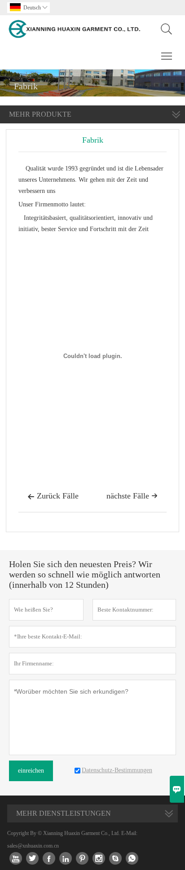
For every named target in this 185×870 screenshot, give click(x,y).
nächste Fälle (132, 495)
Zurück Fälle (53, 495)
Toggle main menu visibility (166, 56)
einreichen (31, 770)
